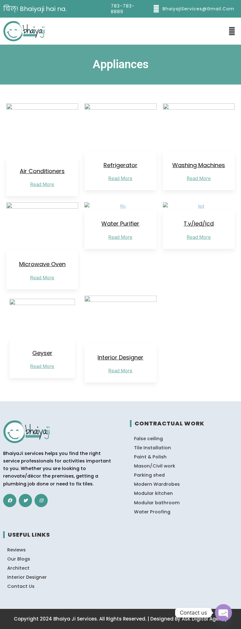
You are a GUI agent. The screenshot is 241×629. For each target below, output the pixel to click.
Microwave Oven (42, 264)
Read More (42, 184)
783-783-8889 (123, 9)
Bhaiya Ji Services (75, 618)
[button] (232, 31)
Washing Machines (198, 165)
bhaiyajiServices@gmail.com (198, 9)
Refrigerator (120, 165)
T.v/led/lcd (199, 223)
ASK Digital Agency (205, 618)
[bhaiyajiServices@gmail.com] (156, 9)
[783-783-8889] (104, 9)
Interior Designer (120, 357)
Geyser (42, 353)
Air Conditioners (42, 171)
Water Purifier (120, 223)
